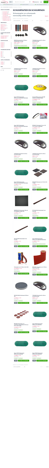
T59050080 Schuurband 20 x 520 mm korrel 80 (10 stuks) (39, 296)
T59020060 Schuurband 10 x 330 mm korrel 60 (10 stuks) (20, 69)
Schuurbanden (5, 11)
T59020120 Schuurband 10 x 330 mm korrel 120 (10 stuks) (38, 69)
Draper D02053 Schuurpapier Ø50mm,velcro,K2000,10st (37, 354)
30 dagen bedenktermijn (41, 4)
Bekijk (16, 47)
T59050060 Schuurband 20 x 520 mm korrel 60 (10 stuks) (20, 154)
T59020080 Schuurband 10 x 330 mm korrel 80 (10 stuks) (38, 41)
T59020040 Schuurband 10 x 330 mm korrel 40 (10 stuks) (38, 154)
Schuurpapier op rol (6, 16)
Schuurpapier (5, 13)
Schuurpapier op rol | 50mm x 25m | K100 (21, 267)
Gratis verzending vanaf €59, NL (25, 4)
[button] (23, 48)
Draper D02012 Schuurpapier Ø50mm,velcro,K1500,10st (37, 324)
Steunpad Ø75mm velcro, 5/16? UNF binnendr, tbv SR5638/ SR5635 (38, 97)
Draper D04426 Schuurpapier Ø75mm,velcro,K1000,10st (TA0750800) (21, 183)
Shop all (46, 16)
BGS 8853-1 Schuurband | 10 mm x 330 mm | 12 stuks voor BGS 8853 (39, 126)
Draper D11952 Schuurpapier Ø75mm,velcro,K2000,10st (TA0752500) (21, 97)
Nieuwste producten (9, 4)
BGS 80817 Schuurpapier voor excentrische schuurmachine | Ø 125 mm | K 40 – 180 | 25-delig (21, 324)
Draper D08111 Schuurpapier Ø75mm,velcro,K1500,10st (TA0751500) (21, 126)
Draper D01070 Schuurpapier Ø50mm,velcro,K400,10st (19, 354)
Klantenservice (36, 1)
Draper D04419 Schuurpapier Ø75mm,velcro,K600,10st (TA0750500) (39, 239)
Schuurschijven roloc (6, 17)
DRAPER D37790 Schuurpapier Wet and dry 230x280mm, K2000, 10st (21, 211)
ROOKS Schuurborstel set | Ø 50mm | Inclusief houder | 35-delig (20, 41)
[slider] (1, 68)
